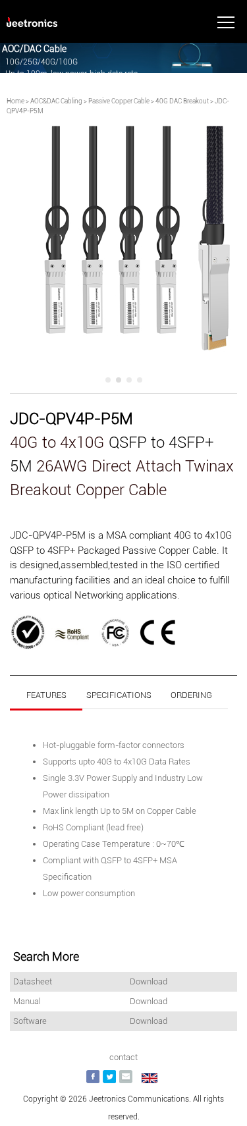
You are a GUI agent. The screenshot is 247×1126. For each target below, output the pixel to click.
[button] (108, 380)
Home (15, 101)
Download (148, 981)
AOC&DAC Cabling (56, 101)
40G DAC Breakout (182, 101)
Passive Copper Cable (119, 101)
